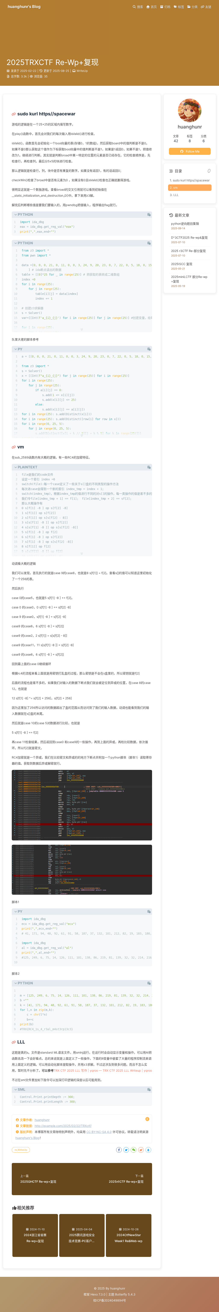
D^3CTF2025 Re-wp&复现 (189, 237)
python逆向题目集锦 (185, 223)
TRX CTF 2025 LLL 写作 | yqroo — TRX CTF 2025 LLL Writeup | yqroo (103, 1070)
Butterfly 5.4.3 (125, 1294)
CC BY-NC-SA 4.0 (99, 1132)
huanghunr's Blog (27, 1138)
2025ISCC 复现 (181, 264)
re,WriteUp (21, 1149)
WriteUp (82, 70)
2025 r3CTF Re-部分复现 (188, 251)
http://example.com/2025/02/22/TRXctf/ (63, 1126)
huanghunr (42, 1120)
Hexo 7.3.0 (97, 1294)
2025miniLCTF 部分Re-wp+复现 (189, 279)
